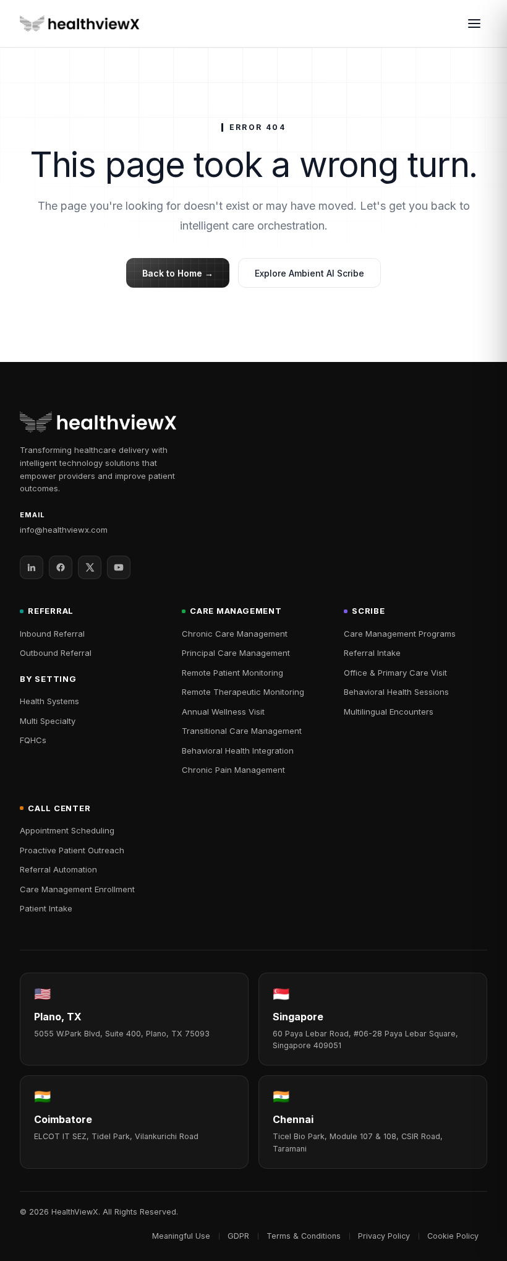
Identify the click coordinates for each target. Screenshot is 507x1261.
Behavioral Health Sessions (396, 692)
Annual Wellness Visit (223, 712)
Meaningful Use (181, 1236)
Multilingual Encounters (388, 712)
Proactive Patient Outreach (72, 850)
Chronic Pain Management (233, 770)
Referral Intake (372, 653)
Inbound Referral (52, 634)
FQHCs (33, 740)
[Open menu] (474, 24)
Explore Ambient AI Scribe (309, 273)
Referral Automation (58, 869)
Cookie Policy (453, 1236)
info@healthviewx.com (64, 530)
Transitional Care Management (242, 731)
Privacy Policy (384, 1236)
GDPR (238, 1236)
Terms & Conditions (303, 1236)
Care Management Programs (400, 634)
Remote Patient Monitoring (232, 673)
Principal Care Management (236, 653)
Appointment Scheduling (67, 830)
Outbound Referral (56, 653)
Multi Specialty (47, 721)
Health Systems (49, 701)
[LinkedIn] (31, 567)
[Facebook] (60, 567)
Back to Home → (177, 273)
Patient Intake (46, 908)
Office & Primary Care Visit (395, 673)
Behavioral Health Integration (238, 750)
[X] (89, 567)
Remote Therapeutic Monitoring (243, 692)
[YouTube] (118, 567)
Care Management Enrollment (77, 889)
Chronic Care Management (235, 634)
